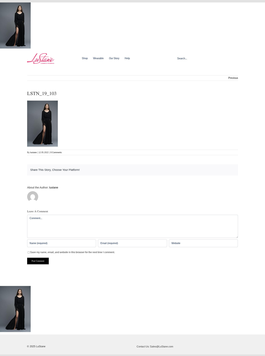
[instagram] (33, 340)
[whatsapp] (43, 340)
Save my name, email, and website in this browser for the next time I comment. (72, 252)
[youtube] (38, 340)
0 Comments (56, 152)
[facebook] (28, 340)
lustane (33, 152)
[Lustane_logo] (40, 54)
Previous (233, 78)
